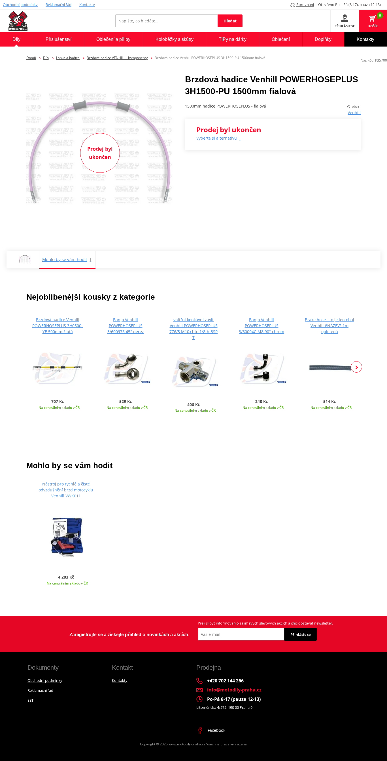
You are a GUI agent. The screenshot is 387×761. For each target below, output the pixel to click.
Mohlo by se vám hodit (64, 259)
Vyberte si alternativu (217, 138)
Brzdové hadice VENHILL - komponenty (117, 57)
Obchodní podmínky (20, 4)
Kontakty (87, 4)
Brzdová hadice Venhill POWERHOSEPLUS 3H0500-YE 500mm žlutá (57, 325)
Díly (46, 57)
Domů (31, 57)
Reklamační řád (58, 4)
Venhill (354, 112)
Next (356, 367)
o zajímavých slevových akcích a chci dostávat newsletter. (265, 623)
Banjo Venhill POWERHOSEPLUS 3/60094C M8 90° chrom (261, 325)
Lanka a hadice (68, 57)
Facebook (216, 730)
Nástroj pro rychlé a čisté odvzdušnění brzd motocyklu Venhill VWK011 (66, 490)
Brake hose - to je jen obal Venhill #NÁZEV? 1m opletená (329, 325)
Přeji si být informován (217, 623)
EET (30, 700)
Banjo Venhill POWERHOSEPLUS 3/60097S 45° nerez (125, 325)
